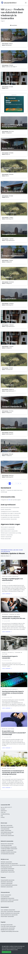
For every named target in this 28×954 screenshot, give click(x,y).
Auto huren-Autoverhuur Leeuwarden (10, 911)
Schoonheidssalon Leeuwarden (9, 847)
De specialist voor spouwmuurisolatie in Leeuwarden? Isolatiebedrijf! (14, 732)
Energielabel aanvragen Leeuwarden (10, 517)
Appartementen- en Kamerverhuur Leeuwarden (13, 865)
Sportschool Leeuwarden (7, 901)
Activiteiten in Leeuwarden (7, 529)
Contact (3, 809)
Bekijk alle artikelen (5, 556)
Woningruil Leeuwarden (7, 924)
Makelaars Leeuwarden (7, 887)
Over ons (3, 812)
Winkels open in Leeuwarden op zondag (11, 533)
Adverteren (4, 810)
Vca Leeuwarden (5, 896)
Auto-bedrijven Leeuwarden (8, 910)
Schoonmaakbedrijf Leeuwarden (9, 885)
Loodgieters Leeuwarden (7, 850)
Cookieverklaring (5, 814)
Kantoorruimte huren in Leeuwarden (10, 507)
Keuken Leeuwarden (6, 895)
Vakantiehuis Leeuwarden (7, 870)
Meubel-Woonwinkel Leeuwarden (9, 863)
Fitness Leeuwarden (6, 538)
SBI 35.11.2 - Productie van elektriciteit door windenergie (11, 491)
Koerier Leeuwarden (6, 509)
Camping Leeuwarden (6, 867)
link (9, 500)
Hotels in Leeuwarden (6, 536)
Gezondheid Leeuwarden (7, 832)
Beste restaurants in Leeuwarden (9, 531)
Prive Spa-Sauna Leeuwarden (8, 926)
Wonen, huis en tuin (8, 768)
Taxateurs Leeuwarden (6, 883)
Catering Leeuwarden (6, 845)
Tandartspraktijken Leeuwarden (9, 848)
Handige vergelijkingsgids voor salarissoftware (12, 579)
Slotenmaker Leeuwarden (7, 916)
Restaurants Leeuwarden (7, 843)
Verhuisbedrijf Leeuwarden (7, 853)
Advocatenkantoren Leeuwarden (9, 915)
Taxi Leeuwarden (5, 829)
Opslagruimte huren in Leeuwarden (10, 511)
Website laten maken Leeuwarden (9, 900)
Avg (2, 815)
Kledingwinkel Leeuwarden (7, 898)
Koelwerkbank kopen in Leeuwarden (10, 657)
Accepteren (6, 952)
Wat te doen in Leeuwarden (8, 527)
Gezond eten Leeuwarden (7, 835)
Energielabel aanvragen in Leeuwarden (11, 513)
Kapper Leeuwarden (6, 830)
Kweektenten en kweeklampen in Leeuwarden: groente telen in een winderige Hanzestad (13, 772)
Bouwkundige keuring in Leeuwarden (10, 515)
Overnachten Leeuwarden (7, 868)
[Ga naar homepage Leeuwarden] (8, 2)
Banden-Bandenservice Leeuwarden (10, 913)
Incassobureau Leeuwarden (8, 928)
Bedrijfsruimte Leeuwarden (7, 929)
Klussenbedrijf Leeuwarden (7, 880)
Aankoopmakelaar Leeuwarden (9, 519)
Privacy (3, 817)
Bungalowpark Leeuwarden (8, 872)
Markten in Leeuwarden (7, 535)
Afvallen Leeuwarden (6, 834)
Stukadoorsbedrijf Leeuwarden (8, 852)
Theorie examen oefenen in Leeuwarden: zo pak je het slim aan (13, 617)
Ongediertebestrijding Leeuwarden (9, 931)
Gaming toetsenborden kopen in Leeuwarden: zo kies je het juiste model (13, 693)
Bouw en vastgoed (8, 729)
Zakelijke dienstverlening (10, 576)
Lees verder (6, 593)
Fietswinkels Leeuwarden (7, 827)
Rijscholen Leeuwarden (6, 825)
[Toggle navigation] (25, 3)
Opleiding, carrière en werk (11, 614)
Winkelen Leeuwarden (6, 862)
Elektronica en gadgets (10, 689)
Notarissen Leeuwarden (7, 882)
